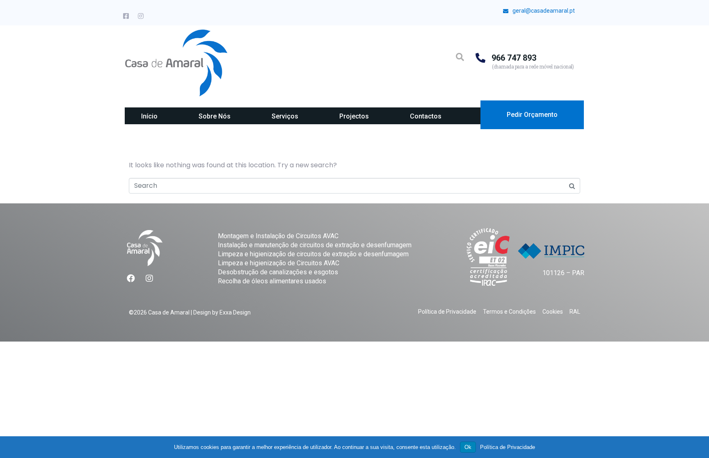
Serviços (285, 116)
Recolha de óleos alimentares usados (272, 281)
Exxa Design (235, 312)
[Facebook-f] (131, 278)
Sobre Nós (215, 116)
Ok (467, 447)
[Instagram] (140, 16)
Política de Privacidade (507, 447)
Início (149, 116)
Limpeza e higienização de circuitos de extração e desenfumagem (313, 254)
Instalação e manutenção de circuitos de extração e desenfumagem (315, 245)
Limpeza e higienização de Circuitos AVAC (278, 263)
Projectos (354, 116)
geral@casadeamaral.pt (543, 10)
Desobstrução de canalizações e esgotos (278, 272)
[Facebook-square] (126, 16)
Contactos (425, 116)
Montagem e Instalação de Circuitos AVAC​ (278, 236)
